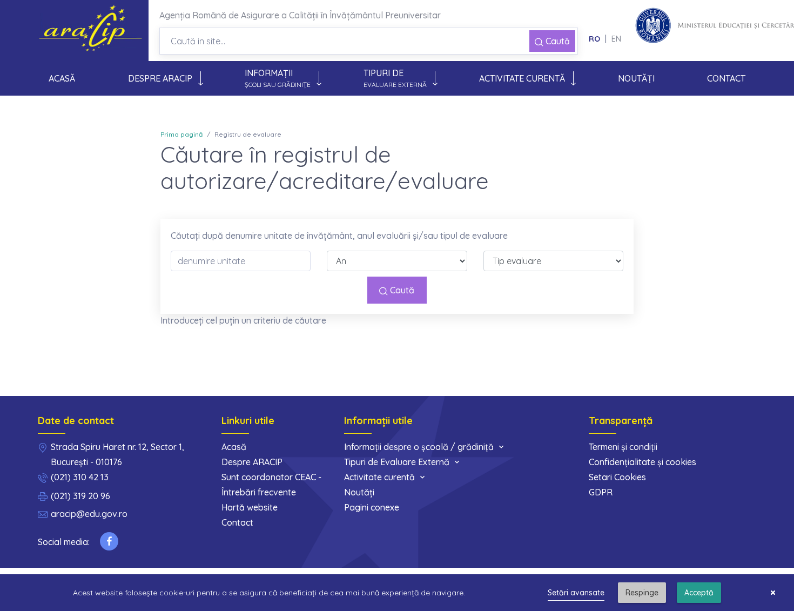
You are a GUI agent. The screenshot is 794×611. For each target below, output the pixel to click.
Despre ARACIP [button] (160, 78)
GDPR (601, 492)
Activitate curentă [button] (522, 78)
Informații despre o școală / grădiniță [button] (419, 446)
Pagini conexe (371, 507)
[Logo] (93, 30)
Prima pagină (181, 134)
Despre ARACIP (251, 461)
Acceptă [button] (699, 592)
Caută (556, 41)
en (616, 39)
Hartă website (249, 507)
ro (594, 39)
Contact (726, 78)
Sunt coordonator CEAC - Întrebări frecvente (271, 485)
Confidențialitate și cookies (642, 461)
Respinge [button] (641, 592)
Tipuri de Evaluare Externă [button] (396, 461)
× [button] (773, 592)
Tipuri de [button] (395, 78)
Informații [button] (278, 78)
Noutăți (636, 78)
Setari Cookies (617, 477)
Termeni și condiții (623, 446)
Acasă (65, 83)
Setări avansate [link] (576, 592)
